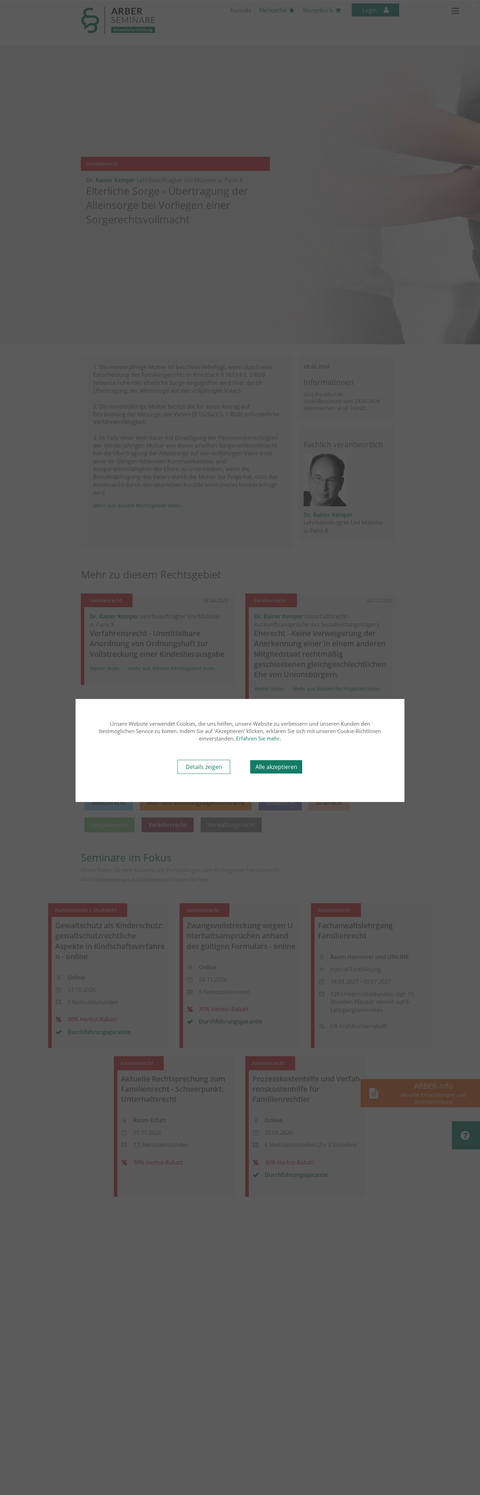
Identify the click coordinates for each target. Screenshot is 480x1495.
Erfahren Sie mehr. (258, 738)
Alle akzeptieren (276, 767)
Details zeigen (204, 767)
